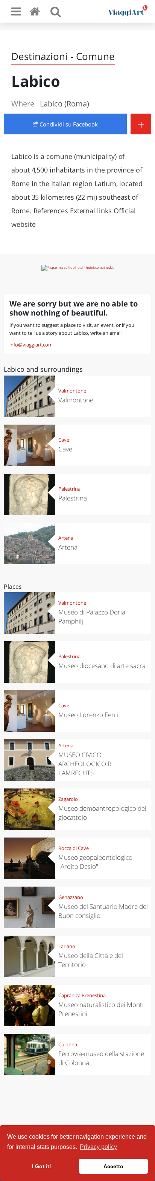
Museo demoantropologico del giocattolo (102, 813)
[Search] (56, 11)
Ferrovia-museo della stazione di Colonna (101, 1058)
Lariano (66, 946)
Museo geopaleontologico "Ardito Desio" (95, 862)
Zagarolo (68, 799)
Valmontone (72, 390)
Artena (65, 537)
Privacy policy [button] (98, 1147)
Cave (63, 439)
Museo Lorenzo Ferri (88, 714)
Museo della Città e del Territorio (90, 960)
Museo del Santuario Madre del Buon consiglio (103, 911)
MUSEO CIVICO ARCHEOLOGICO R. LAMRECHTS (85, 763)
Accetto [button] (113, 1166)
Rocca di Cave (73, 848)
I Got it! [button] (41, 1166)
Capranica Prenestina (82, 995)
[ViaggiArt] (36, 11)
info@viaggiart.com (31, 344)
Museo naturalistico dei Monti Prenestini (101, 1009)
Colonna (67, 1044)
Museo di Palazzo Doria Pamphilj (91, 616)
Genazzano (70, 897)
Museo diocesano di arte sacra (102, 665)
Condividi (68, 124)
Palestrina (69, 488)
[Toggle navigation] (16, 11)
